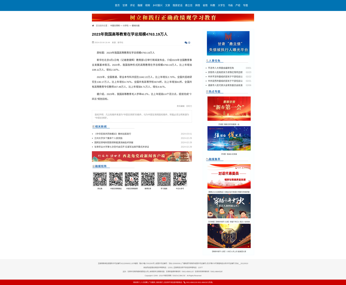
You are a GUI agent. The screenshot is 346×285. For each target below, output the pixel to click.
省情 (205, 5)
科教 (212, 5)
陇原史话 (177, 5)
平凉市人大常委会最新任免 (221, 68)
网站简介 (136, 282)
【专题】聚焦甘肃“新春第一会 (228, 124)
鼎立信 (188, 5)
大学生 (221, 5)
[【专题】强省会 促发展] (229, 151)
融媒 (140, 5)
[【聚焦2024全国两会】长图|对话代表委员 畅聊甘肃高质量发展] (229, 189)
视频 (147, 5)
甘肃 (124, 5)
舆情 (197, 5)
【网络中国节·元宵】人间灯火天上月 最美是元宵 (228, 252)
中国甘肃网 (115, 25)
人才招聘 (144, 282)
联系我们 (159, 282)
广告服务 (152, 282)
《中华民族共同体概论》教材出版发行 (112, 134)
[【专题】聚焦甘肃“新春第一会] (229, 121)
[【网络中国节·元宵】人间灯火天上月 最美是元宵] (229, 248)
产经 (237, 5)
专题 (245, 5)
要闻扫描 (135, 25)
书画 (230, 5)
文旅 (167, 5)
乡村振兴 (157, 5)
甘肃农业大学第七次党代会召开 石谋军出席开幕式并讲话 (121, 147)
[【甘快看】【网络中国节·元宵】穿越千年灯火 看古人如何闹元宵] (229, 218)
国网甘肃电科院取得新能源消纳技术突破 (113, 142)
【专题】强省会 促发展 (228, 154)
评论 (132, 5)
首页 (117, 5)
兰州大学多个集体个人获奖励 (108, 138)
